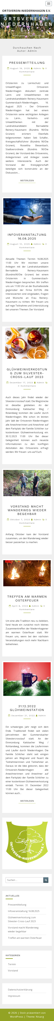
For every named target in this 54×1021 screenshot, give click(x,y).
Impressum (14, 996)
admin (37, 68)
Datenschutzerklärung (20, 989)
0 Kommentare (27, 386)
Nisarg (40, 1016)
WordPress (16, 1016)
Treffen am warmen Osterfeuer (27, 598)
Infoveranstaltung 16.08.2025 (27, 236)
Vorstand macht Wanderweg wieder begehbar (27, 510)
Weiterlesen (28, 180)
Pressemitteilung (27, 62)
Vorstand (13, 970)
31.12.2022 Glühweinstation (27, 708)
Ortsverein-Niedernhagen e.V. (26, 11)
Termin (12, 964)
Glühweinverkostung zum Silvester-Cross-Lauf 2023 (27, 373)
